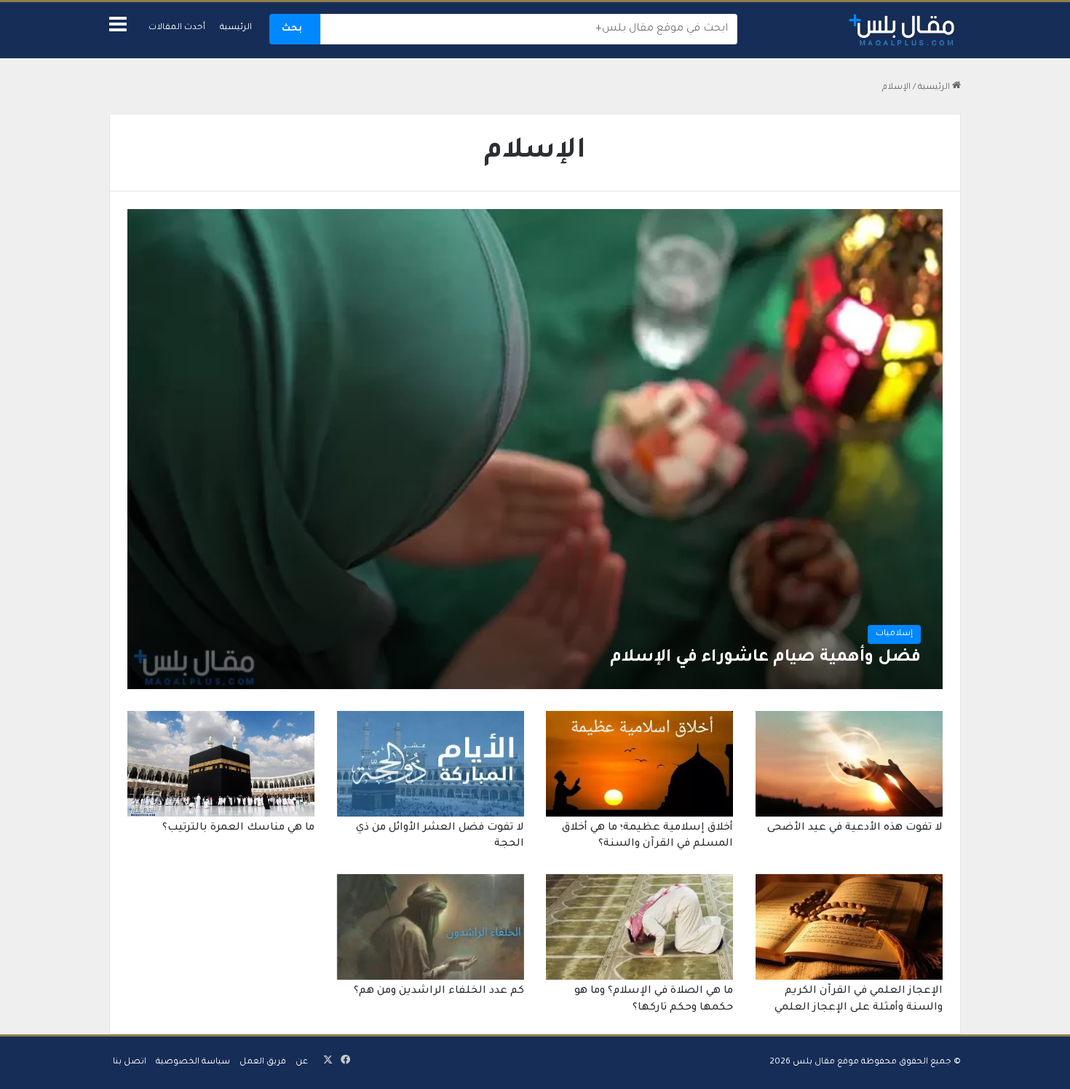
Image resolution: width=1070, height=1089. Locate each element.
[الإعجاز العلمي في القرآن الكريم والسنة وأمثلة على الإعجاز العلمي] (849, 927)
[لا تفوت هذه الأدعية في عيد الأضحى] (849, 764)
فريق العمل (262, 1062)
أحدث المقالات (176, 28)
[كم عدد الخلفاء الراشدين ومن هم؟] (430, 927)
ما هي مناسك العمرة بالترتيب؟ (238, 828)
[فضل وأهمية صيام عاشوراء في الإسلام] (534, 448)
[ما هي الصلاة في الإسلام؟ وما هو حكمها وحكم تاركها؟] (639, 927)
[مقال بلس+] (902, 30)
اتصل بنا (129, 1062)
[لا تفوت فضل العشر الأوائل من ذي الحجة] (430, 764)
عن (302, 1062)
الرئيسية (236, 28)
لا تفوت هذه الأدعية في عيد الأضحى (855, 828)
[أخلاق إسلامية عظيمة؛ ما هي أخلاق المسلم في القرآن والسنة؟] (639, 764)
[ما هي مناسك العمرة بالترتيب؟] (220, 764)
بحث (292, 29)
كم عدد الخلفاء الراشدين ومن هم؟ (439, 991)
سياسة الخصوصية (193, 1062)
